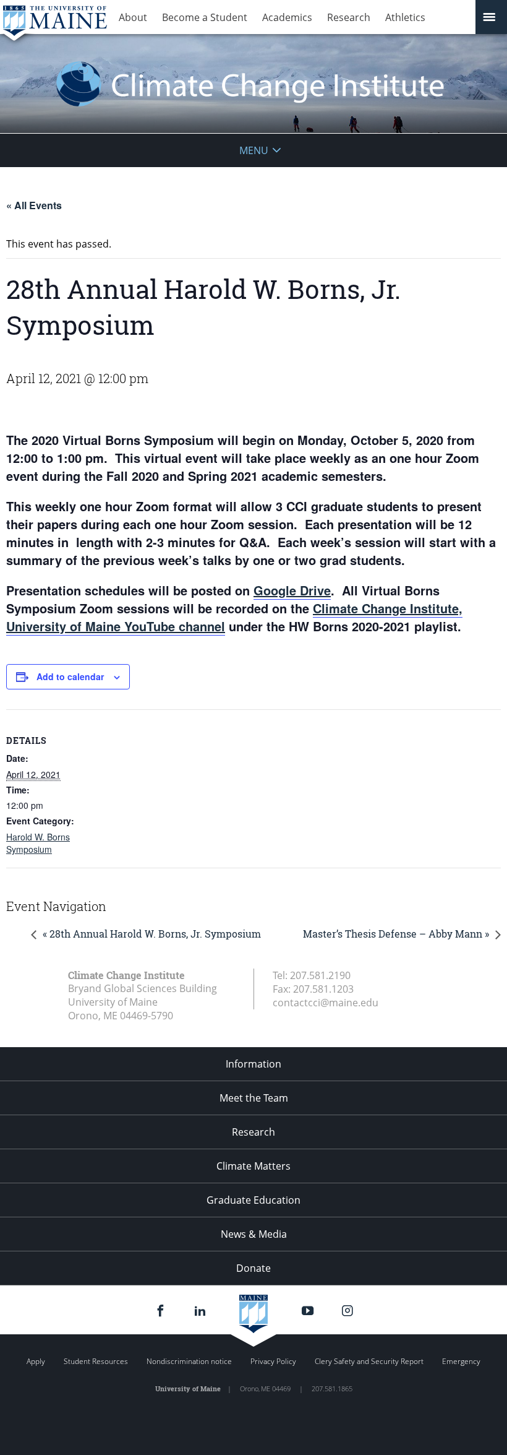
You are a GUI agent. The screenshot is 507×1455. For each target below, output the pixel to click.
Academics (287, 17)
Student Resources (96, 1361)
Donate (253, 1268)
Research (348, 17)
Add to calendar (70, 676)
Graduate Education (253, 1200)
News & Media (254, 1234)
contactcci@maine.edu (325, 1002)
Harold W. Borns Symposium (38, 843)
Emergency (461, 1361)
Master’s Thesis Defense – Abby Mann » (396, 933)
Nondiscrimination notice (189, 1361)
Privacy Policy (273, 1361)
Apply (36, 1361)
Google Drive (292, 590)
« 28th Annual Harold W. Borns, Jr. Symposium (152, 933)
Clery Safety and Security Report (369, 1361)
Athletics (405, 17)
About (133, 17)
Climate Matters (253, 1166)
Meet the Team (253, 1098)
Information (253, 1064)
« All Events (34, 205)
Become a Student (204, 17)
